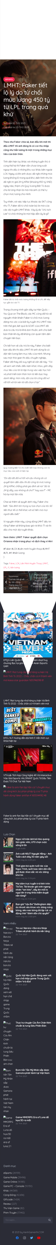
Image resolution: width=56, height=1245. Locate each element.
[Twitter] (31, 1238)
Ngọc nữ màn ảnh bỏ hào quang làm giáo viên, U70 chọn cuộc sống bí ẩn (32, 842)
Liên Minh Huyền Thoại (31, 563)
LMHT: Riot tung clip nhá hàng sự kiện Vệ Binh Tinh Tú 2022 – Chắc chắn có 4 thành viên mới (26, 702)
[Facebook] (17, 1238)
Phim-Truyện (10, 1212)
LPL (5, 567)
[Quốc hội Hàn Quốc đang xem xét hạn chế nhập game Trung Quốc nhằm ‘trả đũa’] (8, 996)
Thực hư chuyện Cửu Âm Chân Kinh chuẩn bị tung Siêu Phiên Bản (33, 1024)
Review (7, 1203)
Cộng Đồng (9, 1195)
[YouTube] (38, 1238)
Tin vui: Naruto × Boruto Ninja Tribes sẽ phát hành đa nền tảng (33, 930)
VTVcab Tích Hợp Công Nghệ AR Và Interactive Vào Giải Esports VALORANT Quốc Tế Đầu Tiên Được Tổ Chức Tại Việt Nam (27, 778)
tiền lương (15, 567)
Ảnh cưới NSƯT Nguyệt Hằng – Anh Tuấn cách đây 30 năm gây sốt (34, 855)
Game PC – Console (13, 1186)
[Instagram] (24, 1238)
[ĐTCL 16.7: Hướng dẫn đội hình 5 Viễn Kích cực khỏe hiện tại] (28, 721)
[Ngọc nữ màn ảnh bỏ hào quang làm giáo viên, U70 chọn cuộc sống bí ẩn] (8, 842)
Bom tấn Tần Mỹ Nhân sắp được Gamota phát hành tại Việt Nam (32, 1071)
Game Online (10, 1181)
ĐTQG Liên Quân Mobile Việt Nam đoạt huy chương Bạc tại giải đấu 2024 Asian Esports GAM (25, 663)
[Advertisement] (28, 29)
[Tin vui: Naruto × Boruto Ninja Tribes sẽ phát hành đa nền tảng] (8, 949)
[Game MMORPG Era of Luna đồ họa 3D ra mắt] (8, 1138)
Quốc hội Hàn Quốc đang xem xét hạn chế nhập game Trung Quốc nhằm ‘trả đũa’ (33, 978)
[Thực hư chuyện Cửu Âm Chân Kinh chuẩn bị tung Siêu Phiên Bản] (8, 1043)
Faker (12, 563)
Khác (6, 1190)
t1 (8, 567)
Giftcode (8, 1199)
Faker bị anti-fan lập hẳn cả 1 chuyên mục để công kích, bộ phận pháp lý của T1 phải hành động (26, 818)
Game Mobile (10, 1177)
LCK (17, 563)
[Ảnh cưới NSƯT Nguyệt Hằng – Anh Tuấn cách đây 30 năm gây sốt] (8, 857)
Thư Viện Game (11, 1208)
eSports (7, 1172)
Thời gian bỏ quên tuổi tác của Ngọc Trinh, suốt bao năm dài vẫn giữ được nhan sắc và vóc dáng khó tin (33, 870)
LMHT (45, 563)
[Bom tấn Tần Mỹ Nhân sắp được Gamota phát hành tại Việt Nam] (8, 1090)
